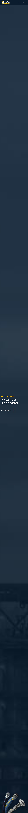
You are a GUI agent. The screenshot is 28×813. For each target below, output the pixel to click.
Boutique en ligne (6, 410)
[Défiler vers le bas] (26, 810)
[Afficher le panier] (21, 3)
